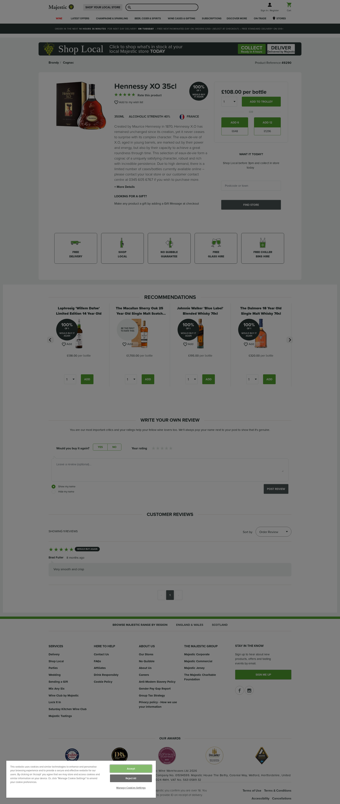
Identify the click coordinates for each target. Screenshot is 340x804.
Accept (131, 769)
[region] (81, 779)
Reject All (131, 778)
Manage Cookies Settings (131, 788)
